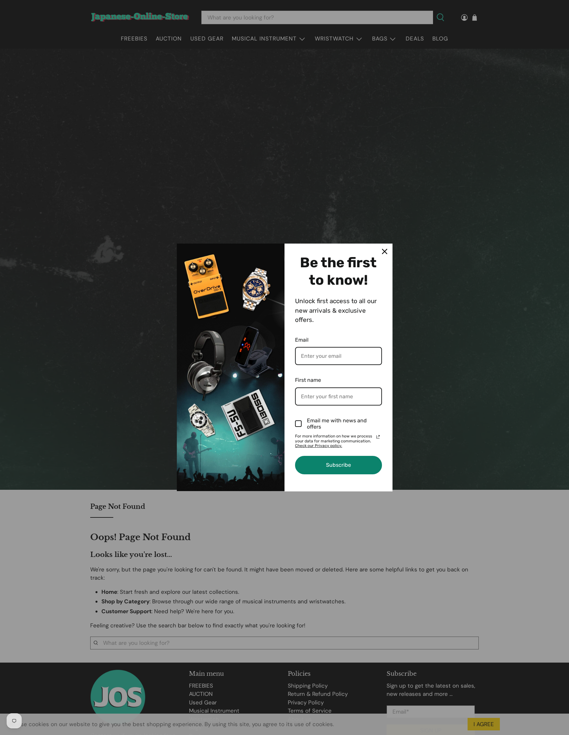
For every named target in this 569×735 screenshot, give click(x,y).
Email (302, 340)
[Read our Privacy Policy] (378, 437)
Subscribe (338, 465)
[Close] (385, 251)
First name (308, 380)
